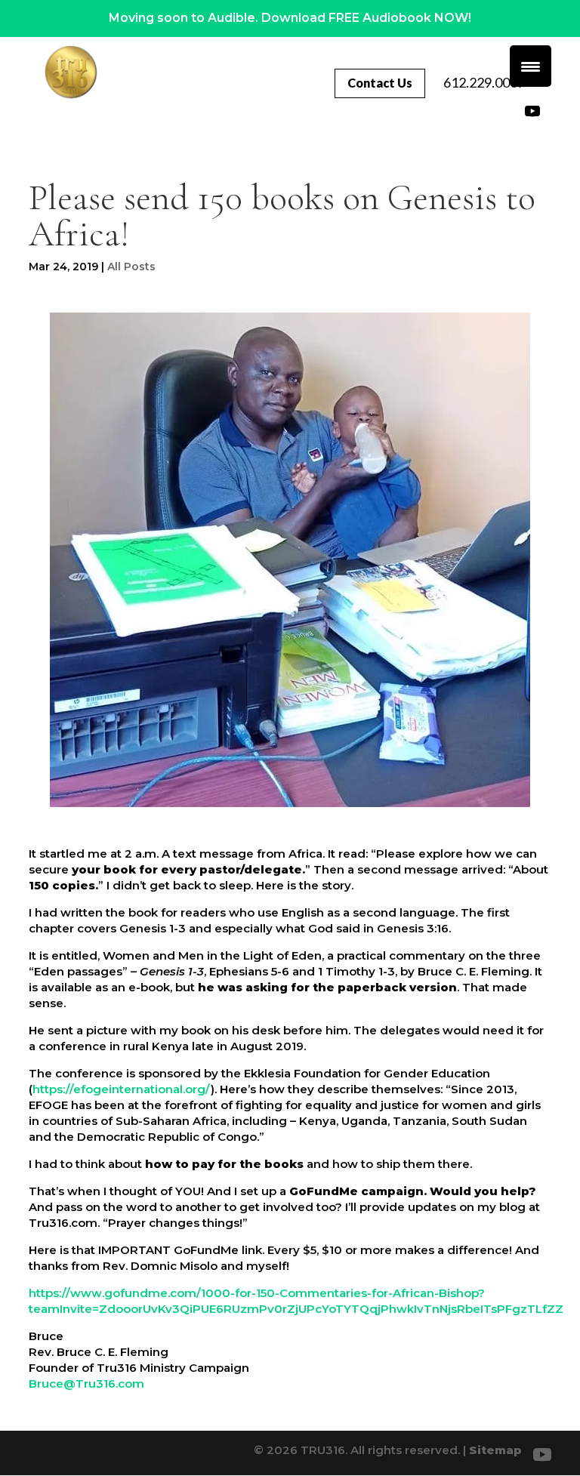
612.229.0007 (484, 82)
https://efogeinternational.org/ (121, 1089)
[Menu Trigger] (530, 66)
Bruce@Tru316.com (86, 1383)
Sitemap (495, 1450)
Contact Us (379, 82)
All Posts (131, 266)
